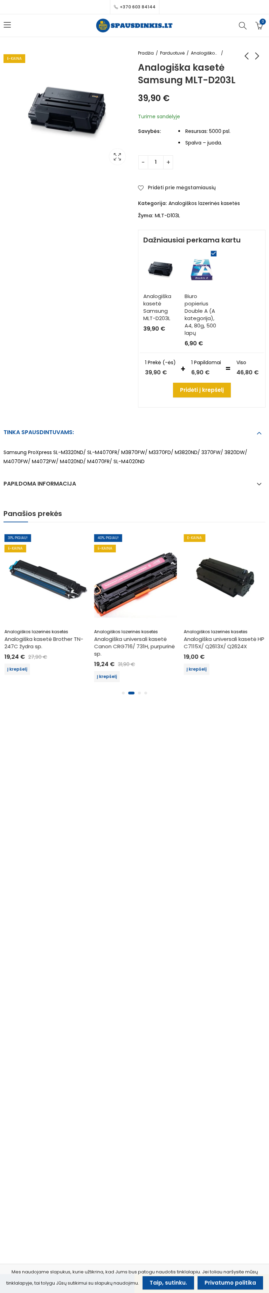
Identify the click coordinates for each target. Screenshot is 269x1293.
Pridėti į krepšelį (202, 390)
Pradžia (146, 53)
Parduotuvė (172, 53)
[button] (123, 693)
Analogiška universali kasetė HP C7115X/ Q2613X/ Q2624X (223, 642)
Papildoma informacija (40, 484)
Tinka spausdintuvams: (39, 432)
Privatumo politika (230, 1282)
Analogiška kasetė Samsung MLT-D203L (157, 307)
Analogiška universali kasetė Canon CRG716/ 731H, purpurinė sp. (133, 646)
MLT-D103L (167, 215)
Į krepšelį (16, 669)
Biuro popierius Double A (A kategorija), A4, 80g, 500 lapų (200, 314)
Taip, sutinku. (168, 1282)
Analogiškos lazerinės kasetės (205, 53)
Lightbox (117, 157)
